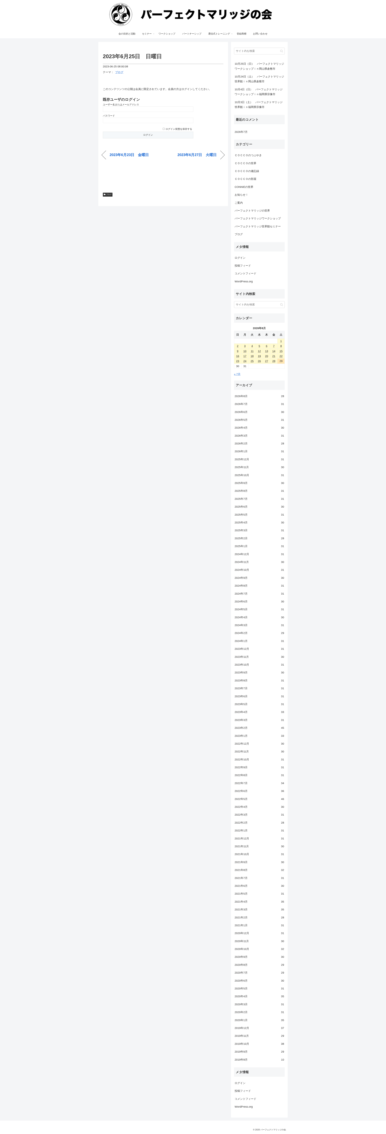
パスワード (109, 115)
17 (244, 356)
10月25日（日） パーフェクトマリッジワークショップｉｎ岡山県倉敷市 (259, 66)
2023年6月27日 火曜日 (197, 155)
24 (244, 361)
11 (252, 351)
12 (259, 351)
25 (252, 361)
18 (252, 356)
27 (266, 361)
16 (237, 356)
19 (259, 356)
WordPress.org (244, 281)
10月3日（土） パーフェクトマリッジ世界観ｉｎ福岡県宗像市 (259, 105)
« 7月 (237, 374)
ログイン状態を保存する (179, 129)
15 (281, 351)
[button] (281, 51)
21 (273, 356)
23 (237, 361)
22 (281, 356)
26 (259, 361)
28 (273, 361)
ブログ (119, 72)
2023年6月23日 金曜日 (129, 155)
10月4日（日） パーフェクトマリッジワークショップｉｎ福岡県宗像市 (259, 92)
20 (266, 356)
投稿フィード (243, 265)
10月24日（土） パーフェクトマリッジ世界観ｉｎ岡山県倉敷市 (259, 79)
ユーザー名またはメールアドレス (121, 104)
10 (244, 351)
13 (266, 351)
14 (273, 351)
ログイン (240, 257)
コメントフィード (245, 273)
